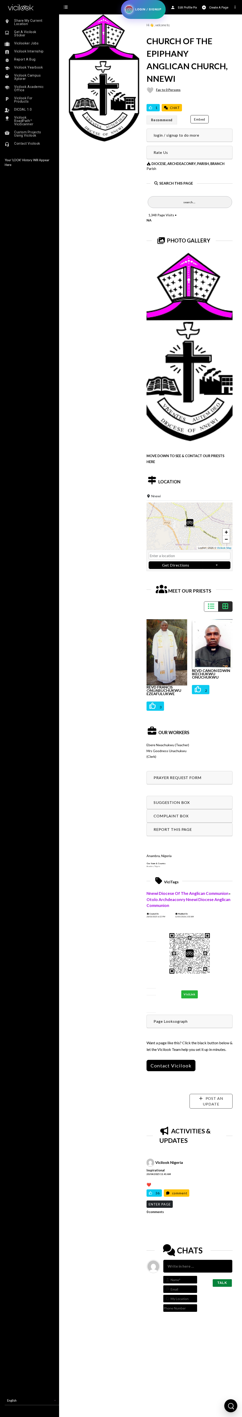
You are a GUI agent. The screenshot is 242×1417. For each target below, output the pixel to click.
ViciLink (189, 994)
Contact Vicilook (171, 1065)
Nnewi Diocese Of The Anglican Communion (188, 893)
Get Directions (175, 565)
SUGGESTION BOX (172, 802)
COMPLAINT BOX (171, 816)
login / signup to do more (176, 135)
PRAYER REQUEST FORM (178, 777)
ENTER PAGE (160, 1204)
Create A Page (218, 7)
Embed (199, 119)
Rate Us (161, 152)
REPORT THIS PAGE (173, 829)
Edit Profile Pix (187, 7)
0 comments (155, 1212)
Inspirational (156, 1170)
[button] (226, 532)
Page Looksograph (171, 1021)
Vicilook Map (224, 548)
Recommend (162, 120)
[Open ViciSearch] (230, 1405)
